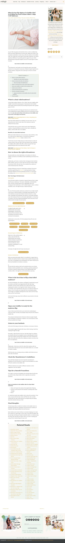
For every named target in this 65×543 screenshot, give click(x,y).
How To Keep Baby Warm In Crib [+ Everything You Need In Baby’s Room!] (22, 118)
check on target (24, 223)
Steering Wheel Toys (31, 458)
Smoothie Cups (30, 454)
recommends (18, 137)
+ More (46, 1)
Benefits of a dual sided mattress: (21, 79)
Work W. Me (52, 1)
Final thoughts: (15, 96)
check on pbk (34, 226)
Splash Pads (29, 453)
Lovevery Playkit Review (16, 474)
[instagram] (49, 52)
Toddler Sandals (30, 479)
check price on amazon (14, 223)
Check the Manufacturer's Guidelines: (20, 89)
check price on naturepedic (18, 203)
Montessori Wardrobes (32, 436)
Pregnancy (42, 1)
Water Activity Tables (31, 495)
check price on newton (23, 274)
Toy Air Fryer (29, 486)
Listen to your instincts (17, 87)
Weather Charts (30, 498)
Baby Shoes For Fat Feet (16, 433)
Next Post (42, 508)
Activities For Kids (30, 1)
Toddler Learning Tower (32, 470)
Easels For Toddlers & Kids (16, 452)
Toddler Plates (30, 473)
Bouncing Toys (14, 444)
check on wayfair (33, 223)
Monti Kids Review (31, 438)
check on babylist (13, 226)
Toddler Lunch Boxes (31, 471)
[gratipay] (59, 52)
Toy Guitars (29, 491)
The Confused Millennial (19, 540)
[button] (63, 2)
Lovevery (37, 1)
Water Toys (29, 497)
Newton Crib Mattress (13, 255)
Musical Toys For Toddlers (32, 444)
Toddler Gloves (30, 468)
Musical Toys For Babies (32, 441)
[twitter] (56, 52)
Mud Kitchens (30, 439)
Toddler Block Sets (31, 464)
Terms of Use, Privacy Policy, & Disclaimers (40, 540)
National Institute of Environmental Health (24, 173)
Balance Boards (14, 435)
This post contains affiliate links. (28, 17)
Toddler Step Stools (31, 482)
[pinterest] (54, 52)
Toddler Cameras (30, 465)
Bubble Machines (14, 445)
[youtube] (51, 52)
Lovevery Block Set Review (16, 470)
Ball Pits (13, 436)
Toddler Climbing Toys (31, 467)
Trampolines (29, 494)
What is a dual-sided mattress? (18, 77)
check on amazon (30, 203)
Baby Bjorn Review (15, 429)
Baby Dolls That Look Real (16, 430)
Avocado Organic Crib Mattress (15, 233)
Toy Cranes (29, 488)
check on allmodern (23, 230)
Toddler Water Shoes (31, 485)
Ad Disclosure (50, 540)
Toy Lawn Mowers (30, 492)
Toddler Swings (30, 483)
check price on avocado (23, 252)
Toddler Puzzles (30, 474)
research (22, 170)
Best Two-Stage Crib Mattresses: (21, 82)
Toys (19, 1)
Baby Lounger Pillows (15, 432)
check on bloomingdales (24, 226)
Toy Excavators (30, 489)
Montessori (23, 1)
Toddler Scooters (30, 480)
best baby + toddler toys (53, 30)
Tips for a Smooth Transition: (18, 91)
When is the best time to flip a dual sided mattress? (23, 84)
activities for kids (53, 32)
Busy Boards (13, 447)
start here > (55, 45)
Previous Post (5, 508)
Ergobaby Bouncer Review (16, 453)
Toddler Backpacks (31, 459)
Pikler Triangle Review (31, 449)
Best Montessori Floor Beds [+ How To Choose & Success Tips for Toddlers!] (21, 148)
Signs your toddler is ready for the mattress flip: (22, 86)
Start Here (15, 1)
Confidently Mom (10, 540)
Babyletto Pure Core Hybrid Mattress (16, 206)
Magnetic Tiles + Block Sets (16, 476)
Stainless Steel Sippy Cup (32, 456)
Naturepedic (11, 178)
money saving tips (56, 35)
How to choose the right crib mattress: (20, 81)
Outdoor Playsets (30, 442)
